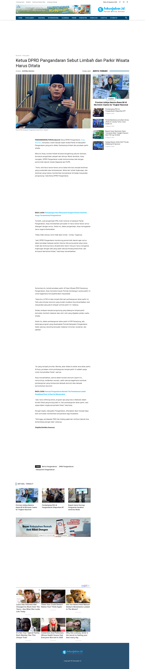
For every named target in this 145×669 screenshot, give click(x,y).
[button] (126, 18)
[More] (76, 475)
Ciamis (18, 501)
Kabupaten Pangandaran (45, 470)
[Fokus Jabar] (111, 9)
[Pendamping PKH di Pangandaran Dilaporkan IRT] (53, 495)
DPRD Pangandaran (66, 466)
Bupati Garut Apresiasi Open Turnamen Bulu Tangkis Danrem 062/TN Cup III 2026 (116, 133)
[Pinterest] (61, 475)
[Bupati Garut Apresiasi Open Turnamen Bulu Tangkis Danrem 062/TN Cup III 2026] (98, 134)
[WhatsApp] (66, 475)
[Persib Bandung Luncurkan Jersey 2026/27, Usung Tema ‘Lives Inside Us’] (98, 123)
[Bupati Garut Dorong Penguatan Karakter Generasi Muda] (79, 495)
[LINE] (71, 475)
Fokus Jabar (25, 55)
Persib (95, 126)
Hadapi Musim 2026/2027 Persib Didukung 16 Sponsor (117, 143)
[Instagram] (123, 2)
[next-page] (20, 514)
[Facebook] (120, 2)
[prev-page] (17, 514)
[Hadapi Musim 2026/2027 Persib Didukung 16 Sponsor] (98, 145)
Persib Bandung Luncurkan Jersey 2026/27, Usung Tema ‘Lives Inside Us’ (117, 122)
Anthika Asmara (28, 71)
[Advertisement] (72, 37)
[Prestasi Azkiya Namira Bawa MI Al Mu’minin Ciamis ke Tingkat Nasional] (27, 495)
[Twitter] (127, 2)
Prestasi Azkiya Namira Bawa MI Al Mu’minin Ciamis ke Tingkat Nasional (26, 507)
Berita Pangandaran (49, 466)
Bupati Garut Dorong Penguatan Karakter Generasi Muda (76, 507)
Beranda (18, 55)
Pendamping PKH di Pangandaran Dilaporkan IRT (53, 506)
